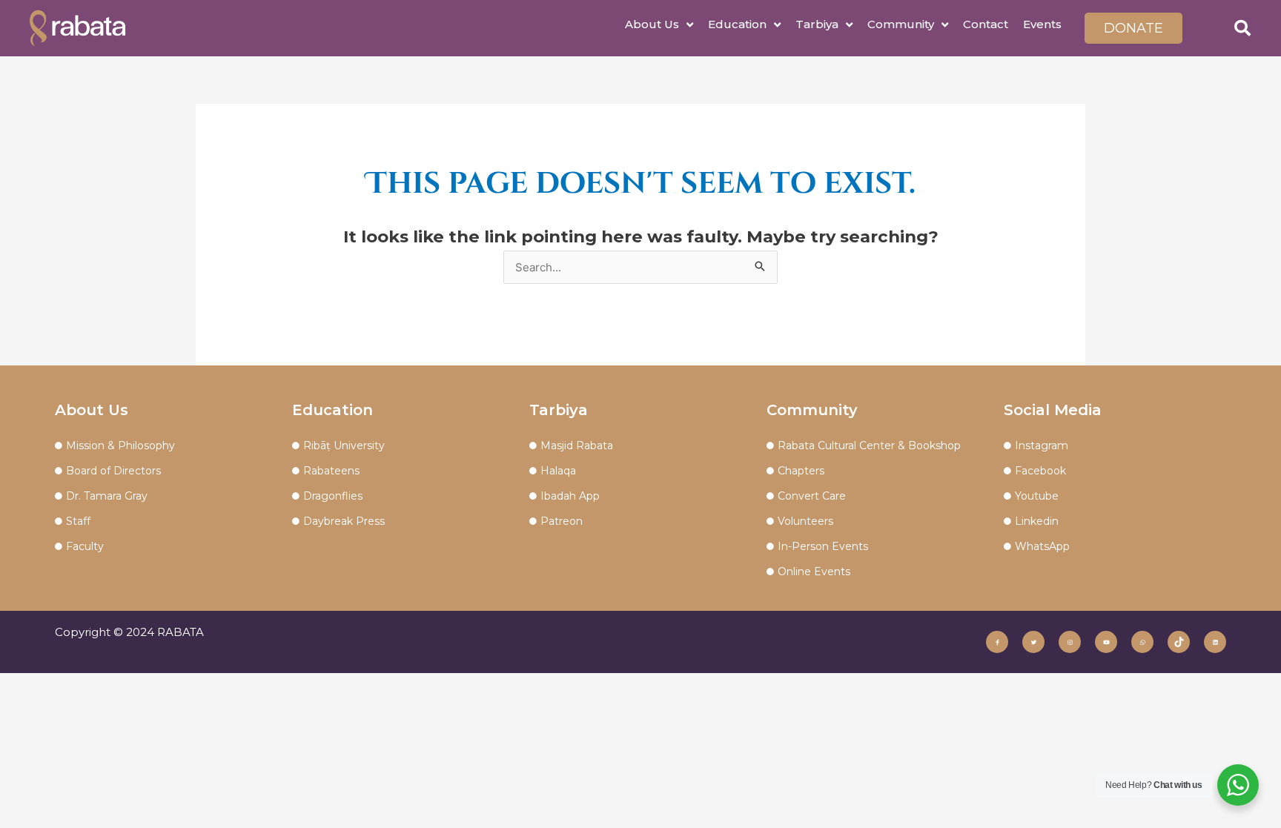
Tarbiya (816, 24)
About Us (652, 24)
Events (1042, 24)
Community (900, 24)
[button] (1242, 28)
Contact (985, 24)
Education (737, 24)
